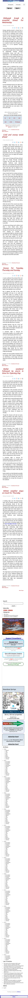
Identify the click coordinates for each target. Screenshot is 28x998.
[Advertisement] (13, 13)
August (7, 750)
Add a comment (5, 131)
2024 (5, 776)
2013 (5, 954)
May (6, 754)
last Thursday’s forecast (11, 523)
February (7, 757)
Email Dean (13, 717)
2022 (5, 809)
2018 (5, 873)
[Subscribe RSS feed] (5, 610)
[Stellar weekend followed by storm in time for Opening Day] (22, 378)
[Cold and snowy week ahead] (22, 142)
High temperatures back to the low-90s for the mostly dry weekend (13, 983)
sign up (9, 126)
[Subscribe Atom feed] (10, 610)
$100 (11, 122)
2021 (5, 825)
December (7, 761)
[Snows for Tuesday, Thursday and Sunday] (22, 275)
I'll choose (17, 122)
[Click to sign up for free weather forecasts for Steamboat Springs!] (13, 626)
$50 (5, 122)
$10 (14, 118)
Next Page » (21, 590)
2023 (5, 792)
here (18, 648)
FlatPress (19, 991)
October (7, 764)
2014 (5, 938)
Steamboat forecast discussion (11, 615)
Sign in (17, 8)
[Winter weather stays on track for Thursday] (22, 498)
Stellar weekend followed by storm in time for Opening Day (12, 371)
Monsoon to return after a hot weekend (13, 975)
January (7, 758)
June (6, 752)
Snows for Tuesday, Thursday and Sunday (12, 269)
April (6, 755)
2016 (5, 906)
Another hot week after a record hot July (13, 976)
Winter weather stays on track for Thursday (12, 492)
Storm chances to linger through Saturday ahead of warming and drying (13, 969)
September (7, 765)
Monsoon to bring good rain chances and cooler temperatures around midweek (13, 973)
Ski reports (10, 4)
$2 (5, 118)
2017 (5, 890)
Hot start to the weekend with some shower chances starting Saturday (12, 964)
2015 (5, 922)
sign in (7, 125)
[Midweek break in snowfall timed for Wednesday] (22, 27)
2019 (5, 857)
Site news (6, 614)
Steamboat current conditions (11, 616)
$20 (19, 118)
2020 (5, 841)
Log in (4, 987)
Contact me (8, 663)
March (6, 756)
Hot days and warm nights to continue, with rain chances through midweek (12, 981)
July (6, 751)
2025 (5, 760)
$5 (9, 118)
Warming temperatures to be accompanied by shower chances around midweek (13, 966)
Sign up (9, 8)
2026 (5, 749)
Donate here (13, 643)
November (7, 763)
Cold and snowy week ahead (12, 136)
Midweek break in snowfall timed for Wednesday (12, 20)
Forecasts (18, 4)
